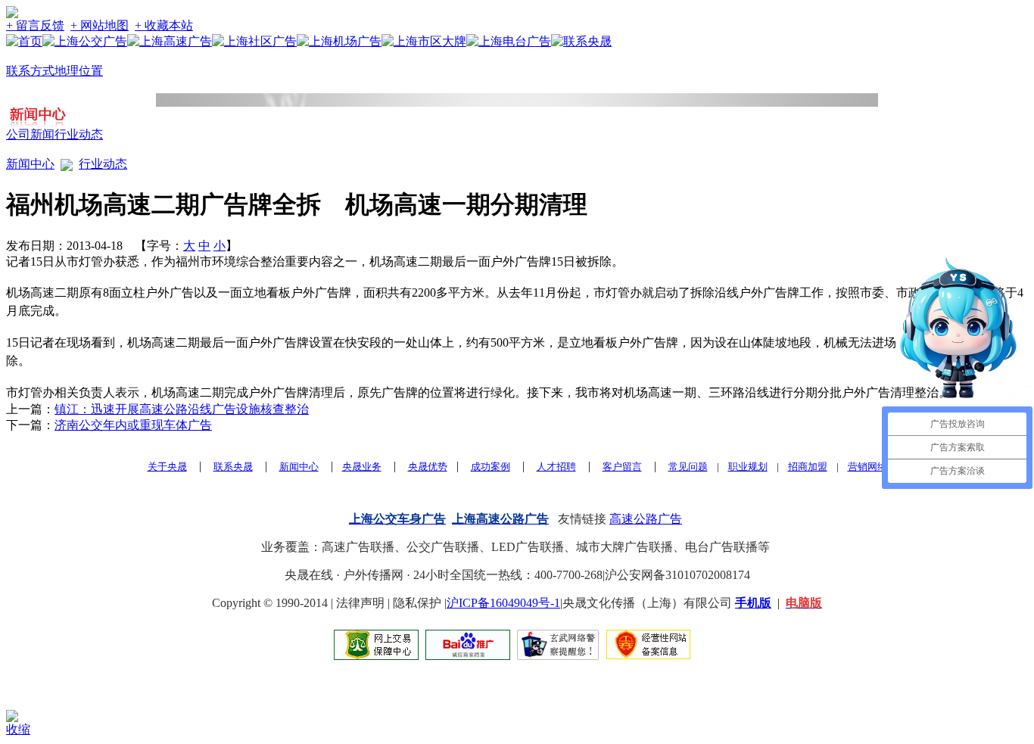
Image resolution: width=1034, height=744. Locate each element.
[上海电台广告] (508, 41)
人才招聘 (556, 466)
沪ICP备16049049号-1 (503, 602)
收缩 (18, 729)
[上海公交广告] (84, 41)
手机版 (753, 602)
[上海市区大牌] (424, 41)
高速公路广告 (645, 518)
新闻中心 (30, 163)
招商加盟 (807, 466)
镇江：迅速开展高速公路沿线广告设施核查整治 (182, 409)
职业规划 (748, 466)
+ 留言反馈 (35, 25)
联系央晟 (233, 466)
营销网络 (867, 466)
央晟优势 (427, 466)
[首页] (24, 41)
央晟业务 (362, 466)
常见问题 (688, 466)
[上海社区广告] (254, 41)
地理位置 (79, 70)
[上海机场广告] (339, 41)
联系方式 (30, 70)
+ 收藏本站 (164, 25)
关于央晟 (167, 466)
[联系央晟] (581, 41)
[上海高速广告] (169, 41)
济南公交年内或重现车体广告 (133, 425)
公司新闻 (30, 134)
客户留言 (622, 466)
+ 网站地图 (99, 25)
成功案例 (490, 466)
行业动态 (79, 134)
